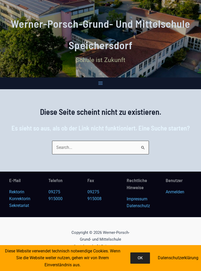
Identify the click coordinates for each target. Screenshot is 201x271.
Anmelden (175, 191)
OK (140, 258)
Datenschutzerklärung (178, 257)
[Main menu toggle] (101, 83)
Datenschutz (138, 205)
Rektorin (16, 191)
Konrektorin (19, 198)
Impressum (137, 198)
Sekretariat (19, 205)
